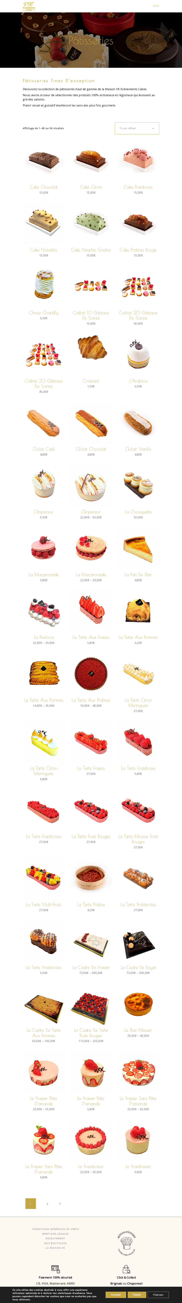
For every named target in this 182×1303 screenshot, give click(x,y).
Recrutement (55, 1238)
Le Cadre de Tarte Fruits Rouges (91, 1033)
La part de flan (138, 574)
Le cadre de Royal (138, 967)
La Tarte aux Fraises (91, 637)
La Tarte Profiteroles (138, 904)
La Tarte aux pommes (43, 700)
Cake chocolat (44, 187)
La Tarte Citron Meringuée (138, 702)
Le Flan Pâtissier (138, 1030)
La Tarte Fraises (91, 768)
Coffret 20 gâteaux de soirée (138, 315)
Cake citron (91, 187)
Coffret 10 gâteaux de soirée (91, 315)
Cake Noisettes (43, 249)
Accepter (116, 1294)
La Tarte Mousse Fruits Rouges (138, 839)
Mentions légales (55, 1233)
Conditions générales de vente (55, 1229)
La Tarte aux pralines (91, 700)
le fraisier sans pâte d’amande (138, 1101)
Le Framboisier (138, 1166)
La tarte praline (91, 904)
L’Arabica (138, 380)
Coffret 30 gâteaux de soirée (44, 383)
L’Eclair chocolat (91, 448)
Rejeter (137, 1294)
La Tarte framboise (138, 768)
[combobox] (137, 128)
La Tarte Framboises (43, 836)
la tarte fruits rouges (91, 836)
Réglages (158, 1294)
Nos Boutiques (55, 1243)
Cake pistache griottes (91, 249)
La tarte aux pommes (138, 637)
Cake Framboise (138, 187)
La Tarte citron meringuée (43, 771)
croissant (91, 380)
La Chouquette (138, 511)
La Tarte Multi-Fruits (43, 904)
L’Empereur (43, 511)
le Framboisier (91, 1166)
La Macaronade (44, 574)
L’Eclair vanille (138, 448)
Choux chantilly (43, 312)
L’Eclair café (44, 448)
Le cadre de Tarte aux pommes (44, 1033)
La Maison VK (55, 1247)
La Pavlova (44, 637)
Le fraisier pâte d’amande (43, 1101)
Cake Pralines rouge (138, 249)
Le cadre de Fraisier (91, 967)
